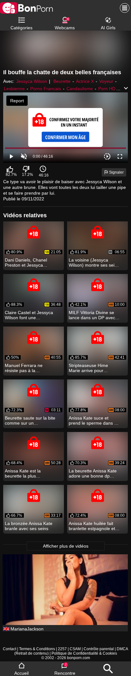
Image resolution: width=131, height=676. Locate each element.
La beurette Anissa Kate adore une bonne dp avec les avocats (93, 473)
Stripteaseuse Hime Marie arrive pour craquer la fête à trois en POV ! (93, 368)
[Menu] (123, 8)
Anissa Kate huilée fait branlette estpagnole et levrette (92, 526)
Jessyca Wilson (31, 81)
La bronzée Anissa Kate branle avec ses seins (28, 526)
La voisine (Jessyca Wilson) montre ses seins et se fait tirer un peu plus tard (94, 262)
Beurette (62, 81)
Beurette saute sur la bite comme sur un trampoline (30, 420)
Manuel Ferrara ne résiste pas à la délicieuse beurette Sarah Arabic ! (24, 368)
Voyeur (106, 81)
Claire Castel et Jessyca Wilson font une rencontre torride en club (29, 315)
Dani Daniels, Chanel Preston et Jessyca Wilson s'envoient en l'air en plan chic (29, 262)
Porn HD (106, 88)
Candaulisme (79, 88)
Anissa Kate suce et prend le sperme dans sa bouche (94, 420)
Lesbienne (14, 88)
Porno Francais (45, 88)
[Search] (108, 668)
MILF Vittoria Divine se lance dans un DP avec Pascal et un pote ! (92, 315)
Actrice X (85, 81)
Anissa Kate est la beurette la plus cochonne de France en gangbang (29, 473)
